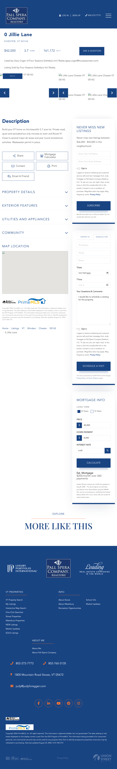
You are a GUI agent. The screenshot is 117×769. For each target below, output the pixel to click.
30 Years (84, 411)
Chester (43, 328)
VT (23, 328)
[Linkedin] (49, 703)
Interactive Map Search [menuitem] (16, 608)
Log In (65, 16)
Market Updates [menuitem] (13, 629)
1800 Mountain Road (38, 675)
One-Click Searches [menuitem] (14, 612)
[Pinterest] (68, 703)
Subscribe (93, 206)
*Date (79, 268)
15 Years (97, 411)
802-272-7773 (94, 16)
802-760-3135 (57, 663)
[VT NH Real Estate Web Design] (102, 758)
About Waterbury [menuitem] (66, 604)
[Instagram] (78, 703)
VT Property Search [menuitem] (14, 600)
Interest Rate (84, 445)
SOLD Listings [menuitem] (12, 633)
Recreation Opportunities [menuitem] (69, 608)
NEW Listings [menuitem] (12, 625)
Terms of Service (93, 378)
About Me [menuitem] (36, 649)
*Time (79, 280)
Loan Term (83, 407)
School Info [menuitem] (91, 600)
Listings (15, 328)
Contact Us (84, 237)
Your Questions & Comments (89, 292)
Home (5, 328)
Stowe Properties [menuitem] (13, 617)
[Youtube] (58, 703)
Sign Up (76, 16)
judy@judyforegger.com (30, 686)
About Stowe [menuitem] (64, 600)
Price (79, 420)
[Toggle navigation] (108, 15)
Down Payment (85, 432)
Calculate (94, 463)
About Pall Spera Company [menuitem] (44, 653)
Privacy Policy (95, 194)
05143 (53, 328)
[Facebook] (39, 703)
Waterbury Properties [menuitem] (15, 621)
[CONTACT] (91, 51)
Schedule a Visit (102, 237)
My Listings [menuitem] (11, 604)
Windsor (31, 328)
